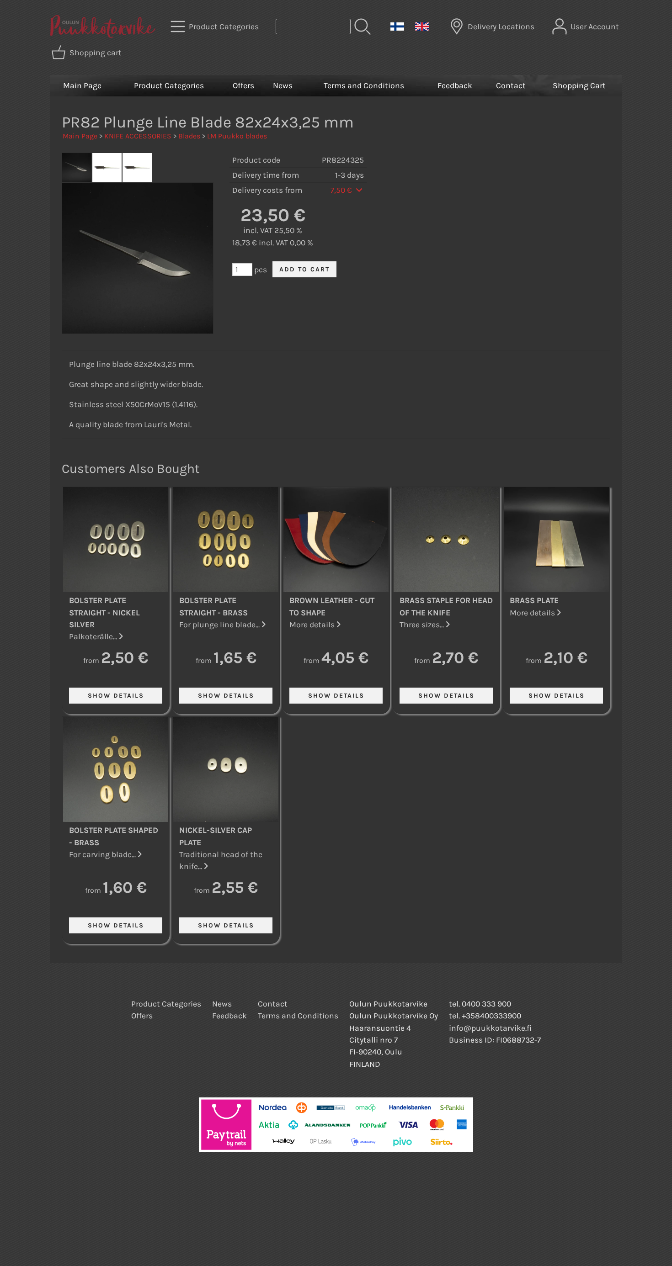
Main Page (82, 85)
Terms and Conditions (364, 85)
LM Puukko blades (237, 136)
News (283, 85)
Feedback (454, 85)
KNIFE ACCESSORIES (137, 136)
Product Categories (169, 85)
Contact (511, 85)
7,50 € (342, 190)
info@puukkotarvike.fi (490, 1028)
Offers (243, 85)
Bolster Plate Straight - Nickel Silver (104, 612)
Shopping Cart (579, 85)
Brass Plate (534, 600)
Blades (189, 136)
